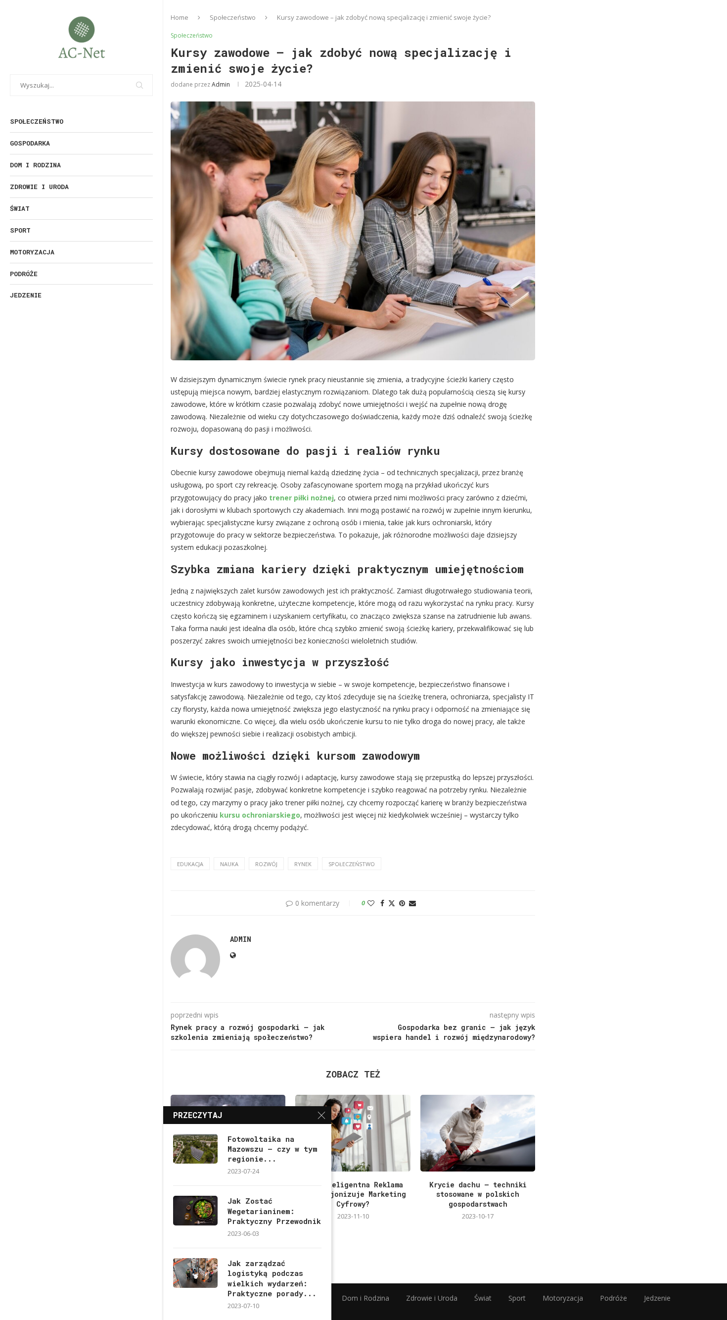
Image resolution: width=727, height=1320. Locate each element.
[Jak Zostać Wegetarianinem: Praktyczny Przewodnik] (195, 1210)
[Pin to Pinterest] (402, 903)
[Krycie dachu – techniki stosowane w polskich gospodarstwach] (477, 1133)
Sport (20, 230)
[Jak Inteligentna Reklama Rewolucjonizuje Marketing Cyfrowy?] (352, 1133)
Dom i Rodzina (35, 164)
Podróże (24, 273)
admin (221, 84)
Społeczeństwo (36, 121)
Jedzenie (26, 295)
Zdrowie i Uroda (39, 186)
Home (179, 17)
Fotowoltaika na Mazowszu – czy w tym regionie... (272, 1149)
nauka (229, 864)
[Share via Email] (412, 903)
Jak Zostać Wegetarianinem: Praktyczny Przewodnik (274, 1211)
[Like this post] (370, 903)
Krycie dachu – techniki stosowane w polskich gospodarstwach (478, 1194)
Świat (20, 208)
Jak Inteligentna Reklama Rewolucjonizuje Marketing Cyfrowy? (353, 1194)
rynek (303, 864)
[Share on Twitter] (391, 903)
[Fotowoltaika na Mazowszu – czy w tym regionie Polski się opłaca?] (195, 1149)
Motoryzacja (32, 251)
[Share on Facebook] (382, 903)
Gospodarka (30, 143)
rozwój (266, 864)
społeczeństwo (351, 864)
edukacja (190, 864)
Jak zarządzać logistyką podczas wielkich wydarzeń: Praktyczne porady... (272, 1278)
